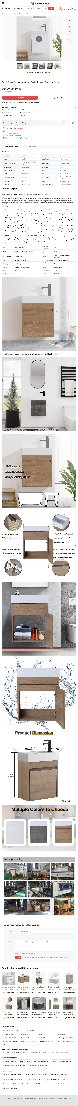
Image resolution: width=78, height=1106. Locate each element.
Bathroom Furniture (19, 13)
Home (3, 13)
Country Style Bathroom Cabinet (61, 1061)
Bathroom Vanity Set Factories (12, 1075)
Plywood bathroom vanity (46, 1041)
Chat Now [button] (59, 98)
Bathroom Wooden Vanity (59, 1084)
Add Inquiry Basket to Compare (39, 73)
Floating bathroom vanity (9, 1041)
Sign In (5, 138)
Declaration (59, 1098)
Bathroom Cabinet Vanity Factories (13, 1079)
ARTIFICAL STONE (44, 1034)
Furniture (9, 13)
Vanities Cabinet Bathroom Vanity (13, 1084)
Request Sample (34, 102)
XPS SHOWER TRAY (8, 1034)
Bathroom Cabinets (31, 13)
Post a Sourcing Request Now (57, 958)
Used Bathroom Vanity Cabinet (56, 1079)
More (3, 1092)
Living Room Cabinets (9, 1061)
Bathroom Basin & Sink (41, 1061)
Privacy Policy (67, 1098)
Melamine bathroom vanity (28, 1041)
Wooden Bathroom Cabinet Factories (36, 1075)
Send (18, 958)
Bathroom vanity (25, 1034)
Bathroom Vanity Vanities (35, 1079)
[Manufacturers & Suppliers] (39, 3)
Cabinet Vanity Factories (58, 1075)
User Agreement (50, 1098)
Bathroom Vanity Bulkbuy (11, 1088)
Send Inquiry (20, 98)
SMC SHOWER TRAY (45, 1038)
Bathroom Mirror (25, 1061)
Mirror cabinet (24, 1038)
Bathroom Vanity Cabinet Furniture (37, 1084)
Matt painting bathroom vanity (67, 1041)
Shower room (61, 1034)
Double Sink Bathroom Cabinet (38, 1066)
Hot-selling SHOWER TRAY (9, 1038)
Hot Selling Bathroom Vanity (66, 1038)
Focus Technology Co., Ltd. (27, 1098)
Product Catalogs (28, 1030)
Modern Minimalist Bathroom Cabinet (14, 1066)
